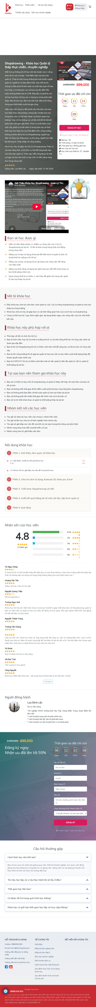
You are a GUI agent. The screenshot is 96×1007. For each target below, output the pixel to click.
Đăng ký (70, 822)
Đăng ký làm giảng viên (44, 948)
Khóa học (19, 5)
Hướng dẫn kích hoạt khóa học (17, 962)
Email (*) (57, 773)
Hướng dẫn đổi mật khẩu (15, 958)
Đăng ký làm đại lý (42, 952)
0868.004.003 (16, 991)
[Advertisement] (48, 36)
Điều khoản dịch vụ (42, 960)
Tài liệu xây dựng (22, 12)
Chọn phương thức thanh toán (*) (68, 808)
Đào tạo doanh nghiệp (41, 12)
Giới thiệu (38, 944)
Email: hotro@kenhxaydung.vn (17, 948)
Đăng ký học (74, 128)
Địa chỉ (57, 795)
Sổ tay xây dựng (45, 5)
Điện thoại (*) (59, 784)
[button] (48, 453)
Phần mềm (30, 5)
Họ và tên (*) (59, 762)
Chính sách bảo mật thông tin (47, 965)
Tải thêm (48, 682)
